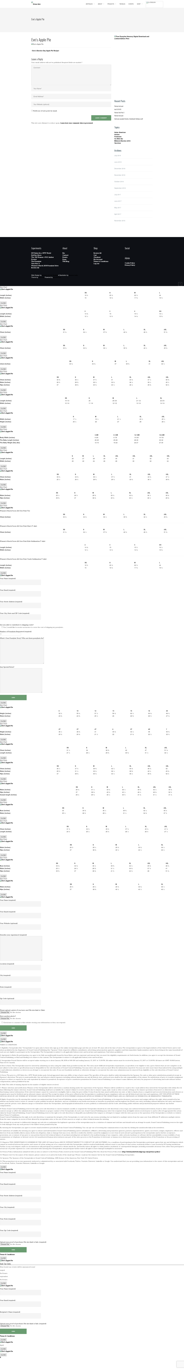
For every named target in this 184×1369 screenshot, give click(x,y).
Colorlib (41, 277)
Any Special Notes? (7, 667)
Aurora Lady (73, 275)
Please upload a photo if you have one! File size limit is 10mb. (22, 1010)
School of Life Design (50, 275)
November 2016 (119, 221)
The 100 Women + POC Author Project (42, 258)
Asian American (120, 132)
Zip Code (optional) (7, 999)
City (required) (5, 975)
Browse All (35, 267)
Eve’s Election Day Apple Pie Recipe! (45, 51)
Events (131, 4)
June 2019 (117, 162)
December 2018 (119, 168)
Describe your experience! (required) (13, 935)
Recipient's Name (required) (10, 1312)
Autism (116, 134)
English (152, 2)
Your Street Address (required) (11, 602)
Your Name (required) (8, 579)
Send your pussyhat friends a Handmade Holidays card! (128, 119)
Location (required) (7, 964)
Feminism (117, 136)
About (100, 4)
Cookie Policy (130, 263)
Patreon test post (118, 106)
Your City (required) (7, 1207)
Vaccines (117, 143)
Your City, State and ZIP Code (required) (14, 613)
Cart (95, 255)
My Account (98, 259)
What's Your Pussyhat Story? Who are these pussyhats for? (22, 638)
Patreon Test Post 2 (119, 112)
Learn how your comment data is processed (76, 123)
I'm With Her (118, 139)
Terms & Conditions (101, 261)
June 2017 (117, 201)
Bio (64, 253)
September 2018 (120, 188)
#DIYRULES (89, 4)
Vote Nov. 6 (35, 263)
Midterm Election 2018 (122, 141)
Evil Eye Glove (36, 255)
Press (64, 259)
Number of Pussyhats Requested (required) (15, 632)
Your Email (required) (7, 590)
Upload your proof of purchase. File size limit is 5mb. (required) (23, 1242)
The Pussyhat (36, 261)
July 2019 (117, 155)
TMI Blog (122, 4)
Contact (65, 255)
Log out (96, 263)
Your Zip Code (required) (9, 1230)
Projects (110, 4)
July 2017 (117, 194)
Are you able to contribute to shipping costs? (31, 626)
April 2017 (117, 214)
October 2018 (119, 181)
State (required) (5, 987)
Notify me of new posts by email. (45, 111)
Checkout (97, 257)
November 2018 (119, 175)
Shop (138, 4)
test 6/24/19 (117, 109)
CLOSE (3, 303)
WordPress (57, 277)
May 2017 (117, 207)
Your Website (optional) (8, 923)
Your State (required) (7, 1219)
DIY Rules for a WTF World (41, 253)
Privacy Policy (130, 265)
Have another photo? (8, 1016)
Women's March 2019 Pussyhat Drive (44, 265)
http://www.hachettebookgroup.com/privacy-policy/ (141, 1152)
